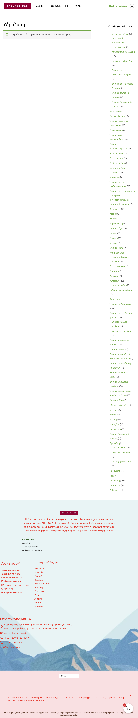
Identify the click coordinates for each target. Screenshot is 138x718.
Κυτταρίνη (39, 572)
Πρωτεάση (39, 576)
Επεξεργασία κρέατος (11, 581)
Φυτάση (38, 602)
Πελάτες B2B (26, 543)
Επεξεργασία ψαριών (11, 592)
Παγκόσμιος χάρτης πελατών (32, 550)
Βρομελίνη (39, 591)
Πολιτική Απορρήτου (85, 697)
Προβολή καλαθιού (118, 6)
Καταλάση (39, 580)
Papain (37, 595)
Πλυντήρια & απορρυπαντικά (15, 585)
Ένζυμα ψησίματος (10, 570)
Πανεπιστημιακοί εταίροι (30, 546)
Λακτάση (38, 587)
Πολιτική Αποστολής (36, 700)
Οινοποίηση (7, 588)
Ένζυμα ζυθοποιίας (10, 573)
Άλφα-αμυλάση (41, 583)
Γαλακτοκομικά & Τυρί (11, 577)
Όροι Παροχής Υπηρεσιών (104, 697)
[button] (44, 6)
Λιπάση (38, 598)
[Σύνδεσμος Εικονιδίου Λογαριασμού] (132, 6)
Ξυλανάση (39, 606)
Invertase (39, 568)
